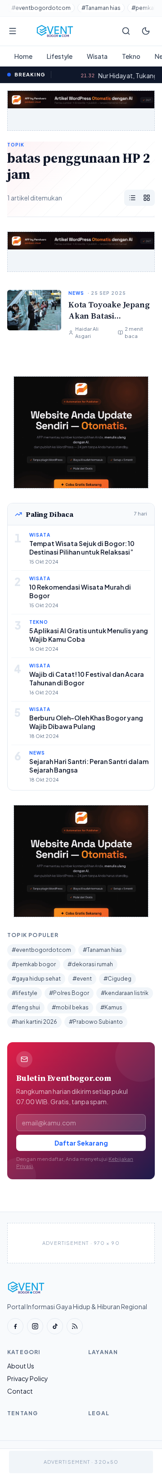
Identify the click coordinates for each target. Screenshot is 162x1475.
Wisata (97, 56)
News (76, 293)
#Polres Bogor (69, 993)
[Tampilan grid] (146, 197)
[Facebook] (15, 1326)
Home (23, 56)
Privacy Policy (27, 1378)
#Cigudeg (117, 978)
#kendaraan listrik (124, 993)
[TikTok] (55, 1326)
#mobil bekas (70, 1007)
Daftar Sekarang (81, 1143)
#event (82, 978)
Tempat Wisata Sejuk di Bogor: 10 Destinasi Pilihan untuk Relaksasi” (82, 547)
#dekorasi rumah (90, 964)
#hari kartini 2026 (34, 1021)
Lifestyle (59, 56)
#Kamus (111, 1007)
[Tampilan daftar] (132, 197)
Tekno (131, 56)
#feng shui (26, 1007)
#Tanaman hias (101, 7)
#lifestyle (24, 993)
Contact (20, 1391)
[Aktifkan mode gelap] (146, 31)
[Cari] (126, 31)
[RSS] (75, 1326)
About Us (20, 1366)
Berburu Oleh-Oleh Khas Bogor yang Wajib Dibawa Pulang (86, 722)
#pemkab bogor (34, 964)
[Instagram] (35, 1326)
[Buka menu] (13, 31)
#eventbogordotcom (41, 7)
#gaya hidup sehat (36, 978)
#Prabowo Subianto (96, 1021)
